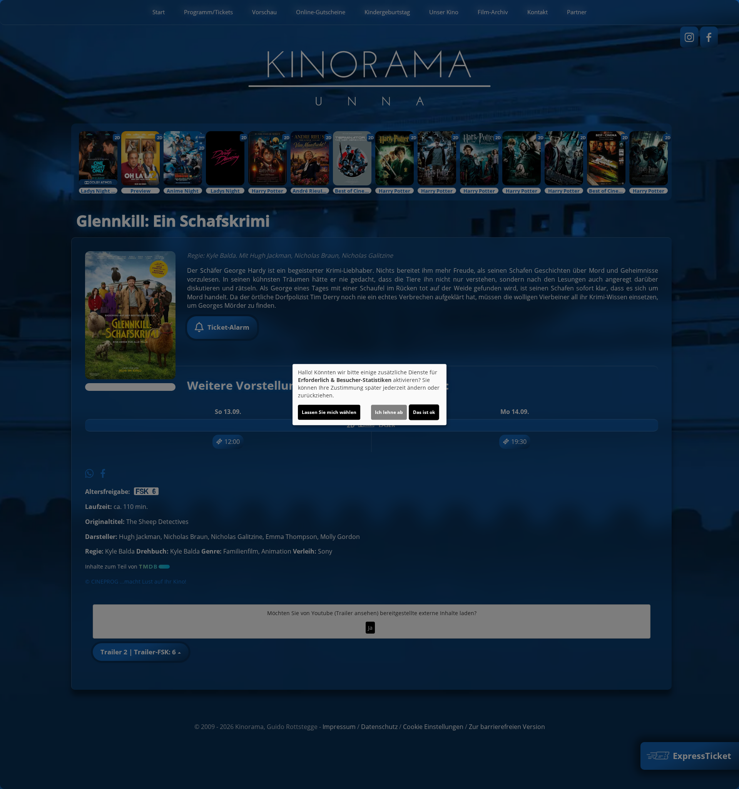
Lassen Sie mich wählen (329, 412)
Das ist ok (424, 412)
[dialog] (369, 394)
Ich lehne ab (389, 412)
